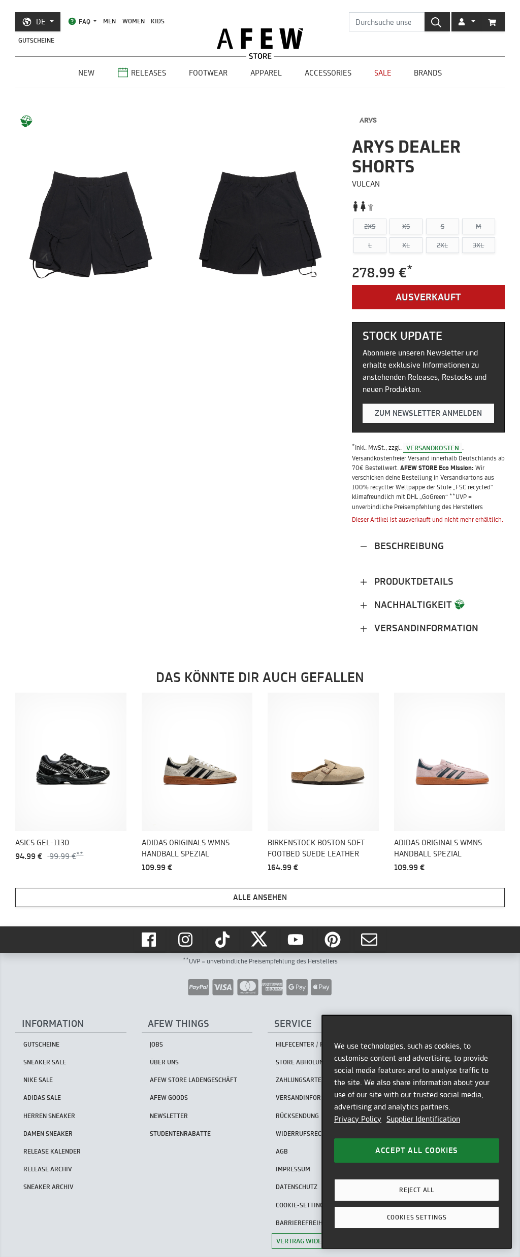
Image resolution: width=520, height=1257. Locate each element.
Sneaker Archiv (48, 1187)
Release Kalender (52, 1151)
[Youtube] (296, 939)
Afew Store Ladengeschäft (193, 1080)
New (86, 73)
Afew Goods (169, 1097)
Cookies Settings (417, 1217)
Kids (158, 21)
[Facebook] (150, 939)
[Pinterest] (333, 939)
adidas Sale (42, 1097)
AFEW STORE (260, 38)
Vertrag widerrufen (311, 1241)
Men (109, 21)
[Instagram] (186, 939)
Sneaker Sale (44, 1062)
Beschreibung (408, 546)
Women (133, 21)
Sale (383, 73)
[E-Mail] (370, 939)
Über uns (164, 1062)
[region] (416, 1132)
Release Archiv (47, 1169)
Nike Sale (38, 1080)
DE (41, 21)
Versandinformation (425, 628)
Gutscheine (36, 40)
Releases (148, 73)
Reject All (416, 1190)
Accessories (328, 73)
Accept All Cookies (416, 1150)
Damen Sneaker (48, 1133)
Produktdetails (412, 581)
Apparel (266, 73)
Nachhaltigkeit (413, 604)
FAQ (84, 21)
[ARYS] (368, 120)
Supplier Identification (423, 1119)
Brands (428, 73)
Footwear (208, 73)
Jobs (156, 1044)
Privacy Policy (357, 1119)
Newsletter (169, 1116)
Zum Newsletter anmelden (428, 413)
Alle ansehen (260, 897)
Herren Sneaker (49, 1116)
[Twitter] (260, 939)
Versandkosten (432, 447)
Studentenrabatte (180, 1133)
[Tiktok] (223, 939)
